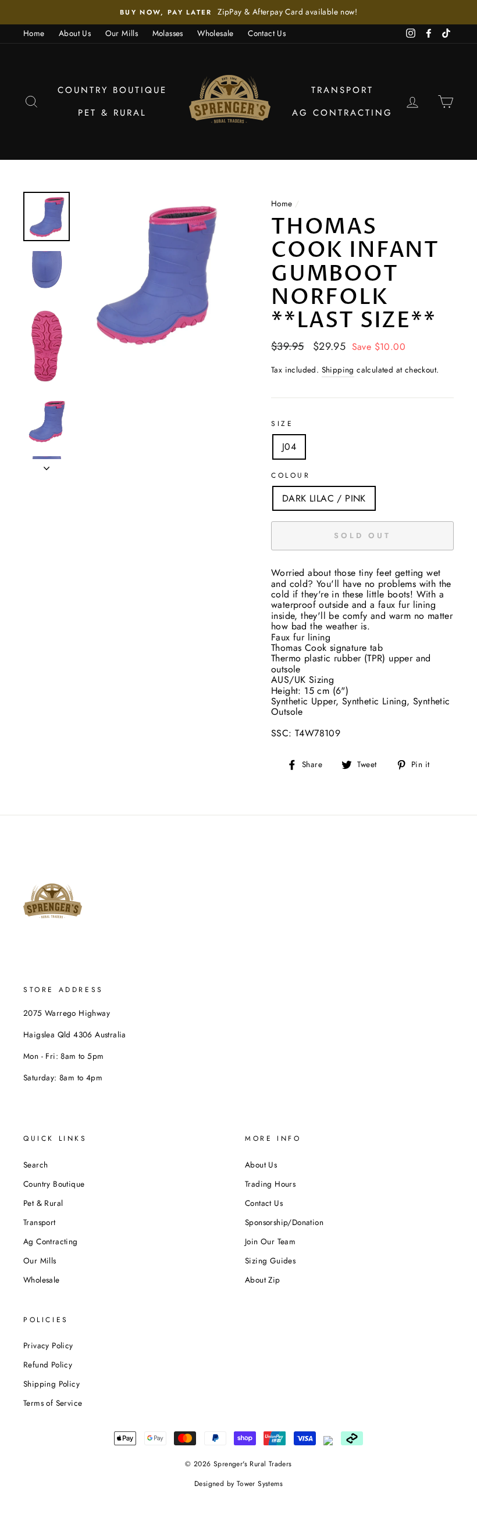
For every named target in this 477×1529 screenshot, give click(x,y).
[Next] (46, 465)
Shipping (338, 369)
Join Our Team (270, 1241)
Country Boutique (112, 90)
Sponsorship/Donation (284, 1222)
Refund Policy (47, 1364)
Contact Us (267, 33)
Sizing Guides (270, 1260)
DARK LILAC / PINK (324, 498)
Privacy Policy (48, 1345)
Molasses (167, 33)
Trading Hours (270, 1184)
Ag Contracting (342, 112)
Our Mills (121, 33)
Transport (342, 90)
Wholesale (215, 33)
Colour (291, 475)
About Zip (262, 1279)
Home (34, 33)
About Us (75, 33)
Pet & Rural (112, 112)
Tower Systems (260, 1483)
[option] (238, 12)
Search (35, 1164)
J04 (289, 446)
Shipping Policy (51, 1384)
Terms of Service (52, 1403)
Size (282, 423)
